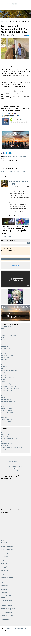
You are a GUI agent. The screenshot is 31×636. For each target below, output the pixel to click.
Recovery (3, 397)
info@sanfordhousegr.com (15, 466)
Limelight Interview (5, 372)
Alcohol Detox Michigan (4, 588)
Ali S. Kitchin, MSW (5, 440)
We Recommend (5, 423)
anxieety (3, 337)
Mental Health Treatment (7, 377)
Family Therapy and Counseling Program (7, 577)
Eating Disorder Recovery (7, 355)
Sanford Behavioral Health (8, 34)
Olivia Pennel (4, 451)
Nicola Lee (3, 441)
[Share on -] (26, 35)
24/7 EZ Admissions (6, 326)
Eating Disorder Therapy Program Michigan (7, 615)
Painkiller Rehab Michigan (4, 570)
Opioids (3, 381)
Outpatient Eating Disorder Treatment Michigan (8, 608)
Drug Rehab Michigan (4, 563)
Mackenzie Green (5, 436)
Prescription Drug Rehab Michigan (6, 573)
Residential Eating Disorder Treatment (10, 403)
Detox (2, 352)
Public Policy (4, 394)
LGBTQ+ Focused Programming (9, 370)
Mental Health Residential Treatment (6, 600)
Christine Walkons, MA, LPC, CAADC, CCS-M (12, 447)
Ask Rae (3, 341)
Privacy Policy (9, 630)
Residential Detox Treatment (8, 401)
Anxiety (3, 339)
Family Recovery (5, 361)
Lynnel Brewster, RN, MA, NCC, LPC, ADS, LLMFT (12, 430)
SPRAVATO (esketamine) (7, 410)
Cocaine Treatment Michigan (5, 560)
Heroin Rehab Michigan (4, 566)
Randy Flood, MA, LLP (6, 434)
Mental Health (4, 373)
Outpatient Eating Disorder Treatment (10, 388)
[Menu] (29, 4)
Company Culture (5, 348)
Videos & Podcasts (6, 421)
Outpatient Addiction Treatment (9, 384)
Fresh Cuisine (4, 364)
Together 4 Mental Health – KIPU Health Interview (15, 156)
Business (3, 342)
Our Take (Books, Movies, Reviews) (9, 383)
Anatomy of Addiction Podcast (9, 335)
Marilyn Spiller (4, 445)
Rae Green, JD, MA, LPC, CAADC (9, 438)
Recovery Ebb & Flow (6, 399)
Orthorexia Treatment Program (5, 619)
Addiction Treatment (6, 330)
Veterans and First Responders (9, 419)
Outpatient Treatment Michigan (5, 545)
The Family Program (4, 574)
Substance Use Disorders (4, 556)
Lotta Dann (4, 432)
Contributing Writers (6, 350)
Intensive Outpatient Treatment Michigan (7, 549)
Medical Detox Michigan (4, 592)
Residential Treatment (6, 405)
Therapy (3, 414)
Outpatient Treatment (6, 390)
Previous (5, 236)
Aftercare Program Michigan (5, 552)
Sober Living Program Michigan (5, 553)
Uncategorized (5, 417)
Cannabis (3, 344)
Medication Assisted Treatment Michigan (7, 546)
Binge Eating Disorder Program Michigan (6, 612)
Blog (6, 21)
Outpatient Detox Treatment (8, 386)
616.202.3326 (19, 464)
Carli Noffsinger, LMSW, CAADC (9, 443)
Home (2, 21)
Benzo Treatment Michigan (5, 559)
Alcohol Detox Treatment (7, 332)
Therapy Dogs (4, 415)
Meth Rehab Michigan (4, 567)
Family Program (5, 359)
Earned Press (4, 353)
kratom (3, 368)
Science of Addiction (6, 408)
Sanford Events (5, 406)
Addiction (3, 328)
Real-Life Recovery (5, 395)
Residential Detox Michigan (5, 585)
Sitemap (15, 630)
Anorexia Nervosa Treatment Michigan (6, 609)
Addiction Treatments (4, 542)
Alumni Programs (5, 333)
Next (9, 236)
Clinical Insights (5, 346)
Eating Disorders (5, 357)
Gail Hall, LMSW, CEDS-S (7, 449)
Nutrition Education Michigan (5, 616)
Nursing (3, 379)
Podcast (3, 392)
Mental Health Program (7, 375)
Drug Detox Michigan (4, 589)
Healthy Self (4, 366)
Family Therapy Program (7, 363)
